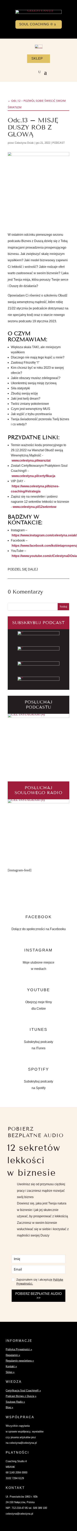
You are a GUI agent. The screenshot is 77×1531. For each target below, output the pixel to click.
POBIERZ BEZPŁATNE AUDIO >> (38, 1295)
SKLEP (37, 58)
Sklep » (10, 1372)
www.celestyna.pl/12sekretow (34, 506)
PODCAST (58, 142)
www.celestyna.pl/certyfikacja (33, 476)
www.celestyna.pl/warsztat (31, 460)
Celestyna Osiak (24, 142)
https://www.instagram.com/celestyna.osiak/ (44, 535)
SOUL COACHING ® (36, 24)
